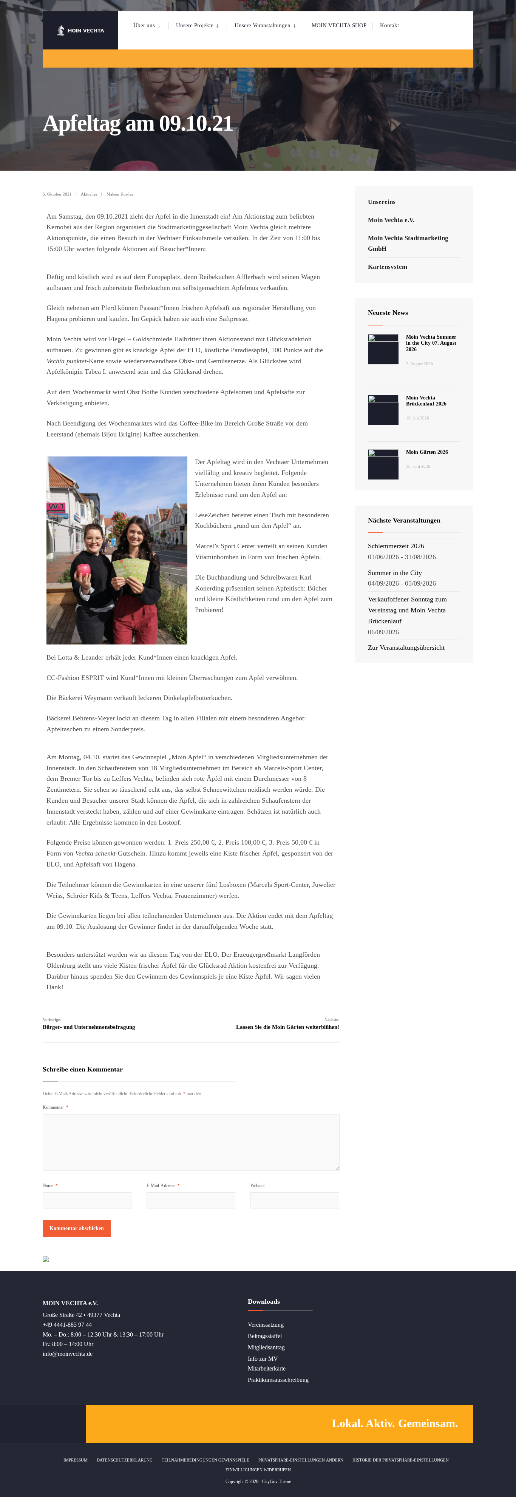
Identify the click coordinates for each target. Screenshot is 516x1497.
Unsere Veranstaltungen (262, 25)
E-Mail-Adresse (163, 1185)
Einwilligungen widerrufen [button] (258, 1470)
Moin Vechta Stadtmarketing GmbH (408, 243)
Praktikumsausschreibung (278, 1380)
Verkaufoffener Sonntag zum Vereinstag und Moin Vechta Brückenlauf (407, 610)
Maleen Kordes (120, 194)
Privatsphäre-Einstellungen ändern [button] (300, 1460)
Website (257, 1185)
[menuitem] (150, 24)
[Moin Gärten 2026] (383, 464)
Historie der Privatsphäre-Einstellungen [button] (400, 1460)
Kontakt (389, 25)
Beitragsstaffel (265, 1336)
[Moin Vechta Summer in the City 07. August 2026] (383, 349)
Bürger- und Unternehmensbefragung (89, 1023)
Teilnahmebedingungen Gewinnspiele (205, 1460)
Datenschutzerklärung (125, 1460)
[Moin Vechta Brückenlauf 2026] (383, 410)
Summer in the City (395, 573)
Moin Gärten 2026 (427, 452)
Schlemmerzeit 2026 (396, 546)
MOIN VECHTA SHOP (339, 25)
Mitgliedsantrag (266, 1347)
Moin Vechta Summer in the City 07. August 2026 (431, 343)
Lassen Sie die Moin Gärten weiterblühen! (287, 1023)
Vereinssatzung (266, 1324)
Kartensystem (387, 266)
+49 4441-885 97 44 (67, 1324)
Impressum (75, 1460)
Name (50, 1185)
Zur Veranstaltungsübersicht (406, 647)
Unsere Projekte (194, 25)
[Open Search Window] (455, 58)
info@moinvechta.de (68, 1354)
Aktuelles (89, 194)
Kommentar (55, 1107)
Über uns (144, 25)
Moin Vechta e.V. (391, 220)
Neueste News (388, 312)
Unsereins (381, 201)
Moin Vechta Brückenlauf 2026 (426, 401)
